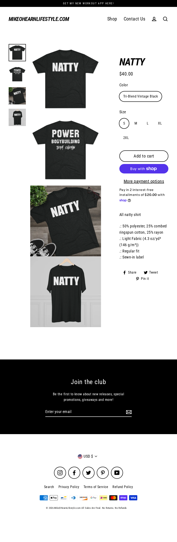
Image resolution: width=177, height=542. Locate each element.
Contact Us (134, 19)
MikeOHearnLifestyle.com (39, 19)
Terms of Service (96, 487)
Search (49, 487)
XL (160, 123)
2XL (126, 138)
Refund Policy (122, 487)
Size (122, 112)
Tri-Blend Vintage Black (140, 96)
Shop (112, 19)
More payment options (144, 181)
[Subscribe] (128, 412)
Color (123, 85)
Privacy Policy (68, 487)
